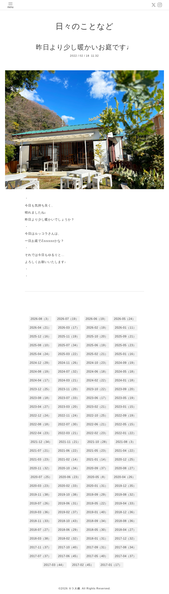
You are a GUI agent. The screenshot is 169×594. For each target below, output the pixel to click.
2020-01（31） (97, 485)
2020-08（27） (125, 468)
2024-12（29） (40, 362)
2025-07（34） (68, 345)
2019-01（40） (97, 512)
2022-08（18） (40, 424)
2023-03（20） (68, 406)
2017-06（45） (68, 556)
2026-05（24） (124, 319)
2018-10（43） (68, 521)
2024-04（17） (40, 380)
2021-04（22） (125, 450)
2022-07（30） (68, 424)
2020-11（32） (40, 468)
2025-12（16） (40, 336)
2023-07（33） (68, 398)
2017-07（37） (40, 556)
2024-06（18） (97, 371)
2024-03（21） (68, 380)
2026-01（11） (125, 327)
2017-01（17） (111, 565)
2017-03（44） (54, 565)
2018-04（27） (125, 529)
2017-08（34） (125, 547)
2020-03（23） (40, 485)
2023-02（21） (97, 406)
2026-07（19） (68, 319)
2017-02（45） (83, 565)
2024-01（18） (125, 380)
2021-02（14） (68, 459)
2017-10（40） (68, 547)
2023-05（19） (125, 398)
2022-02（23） (97, 433)
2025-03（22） (68, 354)
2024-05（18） (125, 371)
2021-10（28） (98, 442)
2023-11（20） (68, 389)
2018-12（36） (125, 512)
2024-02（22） (97, 380)
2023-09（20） (125, 389)
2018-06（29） (68, 529)
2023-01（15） (125, 406)
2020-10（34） (68, 468)
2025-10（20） (97, 336)
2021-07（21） (40, 450)
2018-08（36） (125, 521)
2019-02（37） (68, 512)
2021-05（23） (97, 450)
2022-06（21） (97, 424)
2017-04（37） (125, 556)
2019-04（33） (125, 503)
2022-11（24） (68, 415)
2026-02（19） (97, 327)
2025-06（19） (97, 345)
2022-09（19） (125, 415)
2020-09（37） (97, 468)
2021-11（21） (69, 442)
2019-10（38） (68, 494)
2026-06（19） (96, 319)
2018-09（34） (97, 521)
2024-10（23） (97, 362)
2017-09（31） (97, 547)
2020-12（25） (125, 459)
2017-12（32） (125, 538)
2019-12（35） (125, 485)
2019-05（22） (97, 503)
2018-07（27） (40, 529)
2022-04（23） (40, 433)
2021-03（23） (40, 459)
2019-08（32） (125, 494)
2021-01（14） (97, 459)
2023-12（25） (40, 389)
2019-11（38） (40, 494)
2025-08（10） (40, 345)
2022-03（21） (68, 433)
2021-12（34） (41, 442)
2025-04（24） (40, 354)
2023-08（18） (40, 398)
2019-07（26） (40, 503)
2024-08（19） (40, 371)
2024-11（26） (68, 362)
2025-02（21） (97, 354)
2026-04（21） (40, 327)
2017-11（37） (40, 547)
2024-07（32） (68, 371)
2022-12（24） (40, 415)
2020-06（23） (69, 477)
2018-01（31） (97, 538)
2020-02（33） (68, 485)
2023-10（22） (97, 389)
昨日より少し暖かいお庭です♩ (84, 47)
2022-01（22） (125, 433)
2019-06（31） (68, 503)
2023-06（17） (97, 398)
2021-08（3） (125, 442)
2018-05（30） (97, 529)
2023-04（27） (40, 406)
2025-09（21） (125, 336)
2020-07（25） (41, 477)
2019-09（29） (97, 494)
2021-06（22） (68, 450)
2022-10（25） (97, 415)
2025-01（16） (125, 354)
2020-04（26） (124, 477)
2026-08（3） (40, 319)
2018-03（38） (40, 538)
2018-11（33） (40, 521)
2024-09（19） (125, 362)
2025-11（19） (68, 336)
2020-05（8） (97, 477)
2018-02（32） (68, 538)
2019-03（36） (40, 512)
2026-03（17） (68, 327)
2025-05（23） (125, 345)
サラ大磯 (74, 588)
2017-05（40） (97, 556)
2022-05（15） (125, 424)
